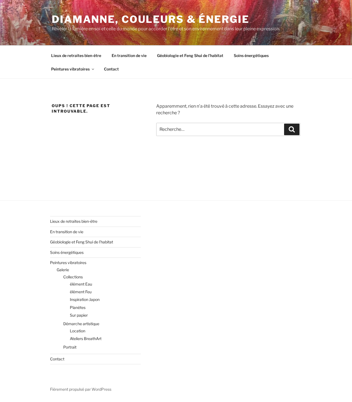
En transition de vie (129, 55)
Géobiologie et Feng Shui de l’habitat (190, 55)
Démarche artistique (81, 323)
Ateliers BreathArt (85, 338)
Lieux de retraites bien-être (76, 55)
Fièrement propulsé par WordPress (80, 389)
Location (77, 330)
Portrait (69, 347)
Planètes (78, 307)
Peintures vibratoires (70, 69)
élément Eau (81, 284)
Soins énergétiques (251, 55)
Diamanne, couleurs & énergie (150, 19)
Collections (73, 277)
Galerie (63, 269)
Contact (111, 69)
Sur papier (79, 315)
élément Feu (81, 291)
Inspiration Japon (85, 299)
